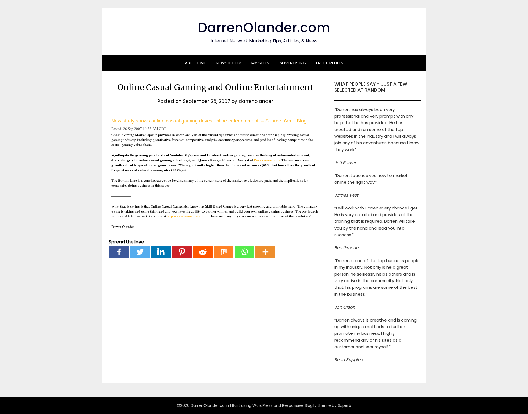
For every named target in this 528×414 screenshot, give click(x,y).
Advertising (292, 63)
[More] (265, 252)
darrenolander (256, 101)
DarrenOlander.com (264, 27)
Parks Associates (267, 159)
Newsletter (228, 63)
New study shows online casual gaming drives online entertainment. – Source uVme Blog (209, 121)
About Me (195, 63)
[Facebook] (119, 252)
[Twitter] (140, 252)
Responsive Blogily (299, 405)
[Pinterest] (182, 252)
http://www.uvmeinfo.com (186, 216)
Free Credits (329, 63)
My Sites (260, 63)
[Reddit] (203, 252)
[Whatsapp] (244, 252)
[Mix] (223, 252)
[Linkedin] (161, 252)
